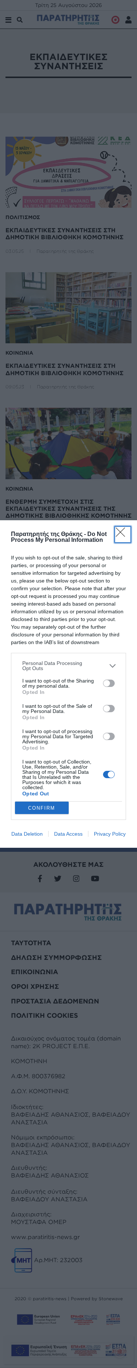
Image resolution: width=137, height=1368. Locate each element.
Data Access (68, 834)
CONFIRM (41, 808)
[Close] (123, 534)
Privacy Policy (110, 834)
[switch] (109, 683)
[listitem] (68, 666)
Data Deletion (27, 834)
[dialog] (68, 684)
